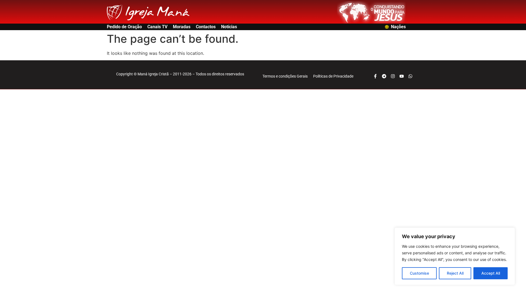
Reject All (455, 273)
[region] (455, 256)
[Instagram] (392, 76)
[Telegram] (384, 76)
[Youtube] (401, 76)
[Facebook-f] (375, 76)
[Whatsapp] (410, 76)
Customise (419, 273)
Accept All (490, 273)
